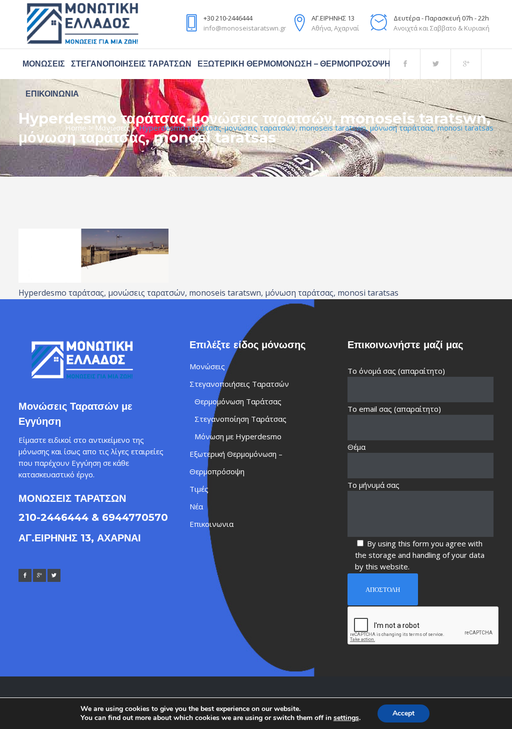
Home (75, 128)
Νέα (196, 506)
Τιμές (199, 489)
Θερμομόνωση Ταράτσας (238, 401)
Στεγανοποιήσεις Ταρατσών (239, 384)
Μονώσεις (112, 128)
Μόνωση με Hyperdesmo (238, 436)
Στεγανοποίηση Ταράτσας (240, 419)
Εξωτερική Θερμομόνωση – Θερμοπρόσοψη (236, 462)
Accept (403, 713)
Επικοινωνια (212, 524)
